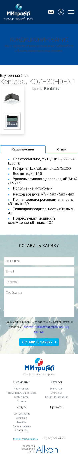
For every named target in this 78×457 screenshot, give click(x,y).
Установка (21, 418)
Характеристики (23, 149)
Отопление (56, 392)
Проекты (21, 401)
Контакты (22, 430)
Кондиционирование (56, 397)
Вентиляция (56, 388)
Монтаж (21, 422)
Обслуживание (21, 413)
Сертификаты (21, 397)
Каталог (57, 382)
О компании (21, 382)
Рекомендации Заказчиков (21, 392)
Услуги (21, 407)
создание (28, 446)
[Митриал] (18, 12)
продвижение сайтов (28, 450)
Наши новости (21, 388)
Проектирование (22, 426)
